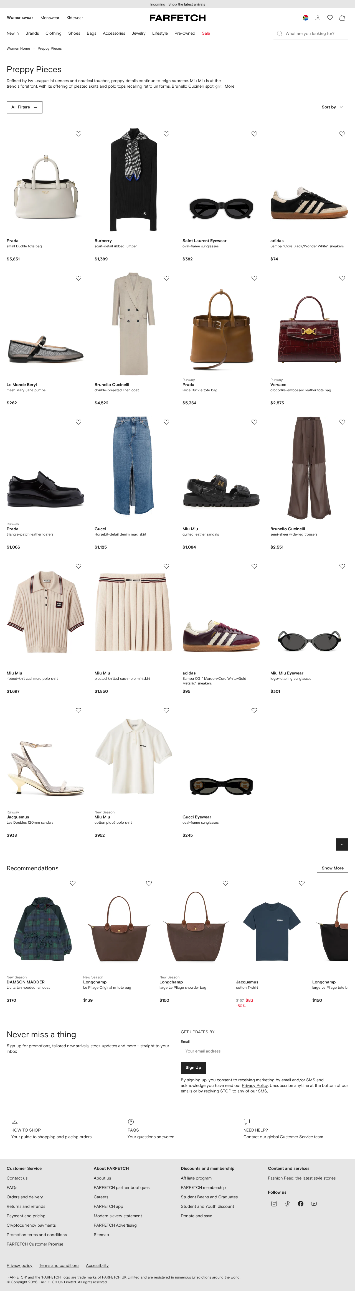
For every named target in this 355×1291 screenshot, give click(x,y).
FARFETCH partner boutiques (121, 1187)
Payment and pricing (26, 1216)
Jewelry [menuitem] (139, 33)
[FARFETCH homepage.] (178, 17)
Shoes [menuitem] (74, 33)
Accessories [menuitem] (114, 33)
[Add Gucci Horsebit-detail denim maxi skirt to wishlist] (166, 422)
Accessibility (97, 1265)
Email (185, 1041)
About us (102, 1178)
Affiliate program (196, 1178)
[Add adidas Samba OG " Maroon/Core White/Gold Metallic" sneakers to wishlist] (254, 566)
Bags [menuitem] (91, 33)
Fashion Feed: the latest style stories (302, 1178)
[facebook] (301, 1204)
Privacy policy (19, 1265)
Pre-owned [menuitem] (184, 33)
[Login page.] (318, 18)
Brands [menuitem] (32, 33)
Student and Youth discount (207, 1206)
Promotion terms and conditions (37, 1234)
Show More (333, 868)
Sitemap (101, 1234)
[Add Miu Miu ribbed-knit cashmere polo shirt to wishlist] (78, 566)
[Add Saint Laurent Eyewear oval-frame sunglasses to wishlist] (254, 134)
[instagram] (274, 1204)
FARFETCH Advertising (115, 1225)
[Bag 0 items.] (342, 18)
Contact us (17, 1178)
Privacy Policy (255, 1085)
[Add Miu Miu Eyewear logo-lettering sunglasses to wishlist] (342, 566)
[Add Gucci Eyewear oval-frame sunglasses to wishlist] (254, 710)
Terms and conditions (59, 1265)
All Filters (20, 107)
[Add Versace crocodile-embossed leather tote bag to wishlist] (342, 278)
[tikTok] (287, 1204)
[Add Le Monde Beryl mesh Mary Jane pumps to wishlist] (78, 278)
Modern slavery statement (118, 1216)
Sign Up (193, 1068)
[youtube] (314, 1204)
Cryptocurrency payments (31, 1225)
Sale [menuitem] (206, 33)
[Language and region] (306, 18)
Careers (101, 1197)
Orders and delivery (25, 1197)
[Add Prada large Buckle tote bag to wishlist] (254, 278)
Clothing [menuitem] (53, 33)
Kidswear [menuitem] (75, 18)
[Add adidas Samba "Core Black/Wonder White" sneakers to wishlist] (342, 134)
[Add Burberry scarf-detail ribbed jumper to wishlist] (166, 134)
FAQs (133, 1130)
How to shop (26, 1130)
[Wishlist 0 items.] (330, 18)
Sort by (329, 107)
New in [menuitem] (13, 33)
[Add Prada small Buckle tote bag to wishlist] (78, 134)
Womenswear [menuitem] (20, 18)
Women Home (18, 48)
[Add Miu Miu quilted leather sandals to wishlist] (254, 422)
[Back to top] (342, 844)
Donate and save (196, 1216)
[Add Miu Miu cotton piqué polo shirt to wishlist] (166, 710)
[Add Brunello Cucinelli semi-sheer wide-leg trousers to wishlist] (342, 422)
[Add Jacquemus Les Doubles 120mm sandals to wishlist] (78, 710)
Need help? (256, 1130)
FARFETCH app (108, 1206)
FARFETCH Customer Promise (35, 1244)
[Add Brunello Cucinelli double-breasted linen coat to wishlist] (166, 278)
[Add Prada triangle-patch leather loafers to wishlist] (78, 422)
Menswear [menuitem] (49, 18)
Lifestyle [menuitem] (160, 33)
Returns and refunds (26, 1206)
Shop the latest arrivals (186, 4)
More (229, 86)
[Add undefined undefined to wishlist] (73, 883)
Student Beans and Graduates (209, 1197)
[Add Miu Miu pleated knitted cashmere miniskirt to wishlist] (166, 566)
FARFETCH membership (203, 1187)
